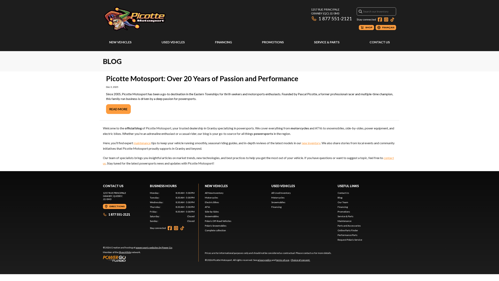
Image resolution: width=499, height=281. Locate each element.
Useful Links (348, 186)
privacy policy (264, 260)
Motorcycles (211, 197)
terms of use (282, 260)
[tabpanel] (172, 207)
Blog (340, 197)
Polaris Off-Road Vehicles (218, 221)
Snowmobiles (212, 216)
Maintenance (344, 221)
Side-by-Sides (212, 211)
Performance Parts (347, 235)
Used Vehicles (173, 42)
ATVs (207, 206)
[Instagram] (386, 19)
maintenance (142, 143)
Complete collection (215, 230)
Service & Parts (327, 42)
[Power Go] (138, 258)
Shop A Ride (125, 252)
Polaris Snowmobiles (215, 225)
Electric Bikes (212, 202)
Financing (223, 42)
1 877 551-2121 (335, 18)
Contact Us (380, 42)
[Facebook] (380, 19)
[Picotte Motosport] (151, 19)
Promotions (273, 42)
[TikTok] (392, 19)
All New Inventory (214, 192)
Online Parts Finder (348, 230)
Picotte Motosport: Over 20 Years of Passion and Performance (202, 78)
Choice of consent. (300, 260)
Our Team (343, 202)
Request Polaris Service (350, 239)
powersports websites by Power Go (154, 247)
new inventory (311, 143)
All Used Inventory (281, 192)
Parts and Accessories (349, 225)
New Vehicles (120, 42)
